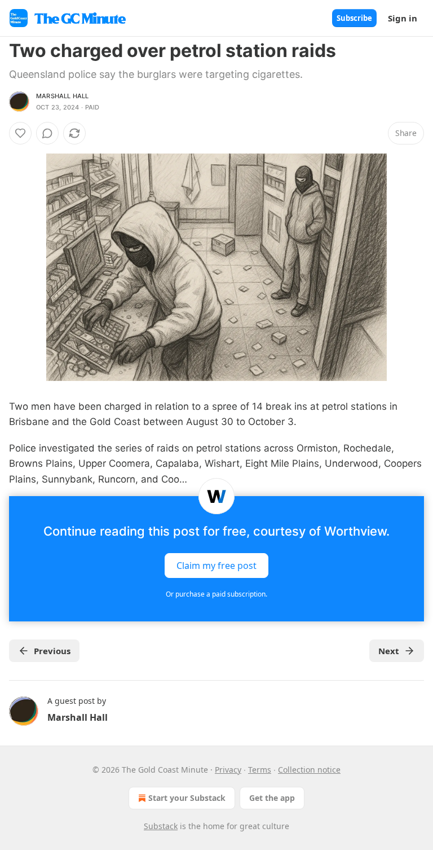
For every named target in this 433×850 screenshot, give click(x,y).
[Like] (20, 133)
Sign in (402, 18)
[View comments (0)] (47, 133)
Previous (52, 650)
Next (388, 650)
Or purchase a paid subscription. (216, 594)
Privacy (228, 769)
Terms (259, 769)
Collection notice (309, 769)
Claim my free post (216, 565)
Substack (161, 826)
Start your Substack (187, 797)
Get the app (272, 797)
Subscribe (354, 18)
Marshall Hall (62, 96)
